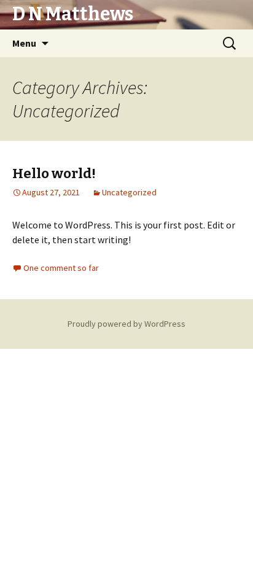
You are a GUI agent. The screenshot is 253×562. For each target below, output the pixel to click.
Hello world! (54, 173)
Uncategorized (129, 192)
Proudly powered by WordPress (126, 323)
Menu (24, 43)
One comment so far (61, 267)
